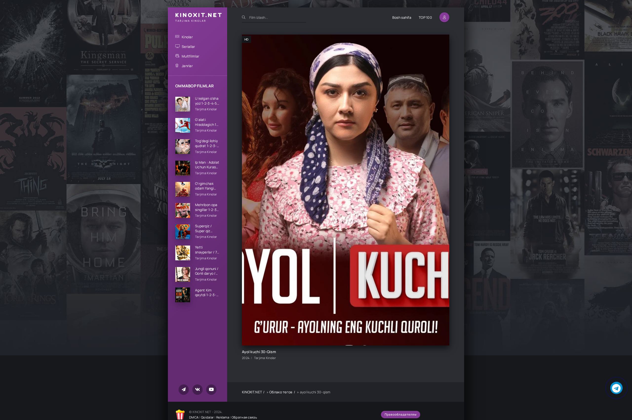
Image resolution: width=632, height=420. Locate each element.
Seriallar (188, 46)
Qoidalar (207, 417)
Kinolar (187, 37)
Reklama (222, 417)
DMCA (193, 417)
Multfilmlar (190, 56)
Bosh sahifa (401, 17)
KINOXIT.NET (252, 392)
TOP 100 (425, 17)
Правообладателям (400, 414)
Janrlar (187, 65)
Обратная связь (244, 417)
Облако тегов (280, 392)
